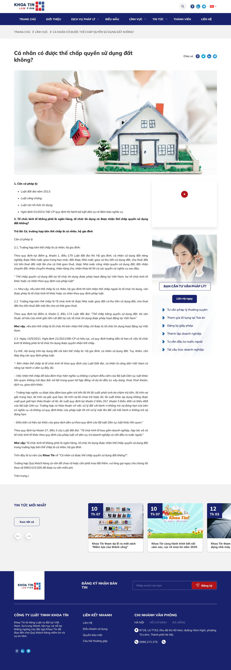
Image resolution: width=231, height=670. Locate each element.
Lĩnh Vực (135, 19)
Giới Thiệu (53, 19)
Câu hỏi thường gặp (95, 641)
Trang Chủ (27, 19)
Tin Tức (158, 19)
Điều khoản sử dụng (95, 628)
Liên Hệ (206, 19)
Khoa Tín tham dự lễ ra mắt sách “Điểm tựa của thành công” (114, 545)
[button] (18, 536)
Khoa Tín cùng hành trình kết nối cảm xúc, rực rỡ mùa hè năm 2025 (174, 545)
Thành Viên (182, 19)
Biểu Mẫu (112, 19)
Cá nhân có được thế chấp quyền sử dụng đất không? (93, 32)
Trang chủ (22, 32)
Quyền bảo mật (92, 635)
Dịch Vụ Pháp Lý (83, 19)
